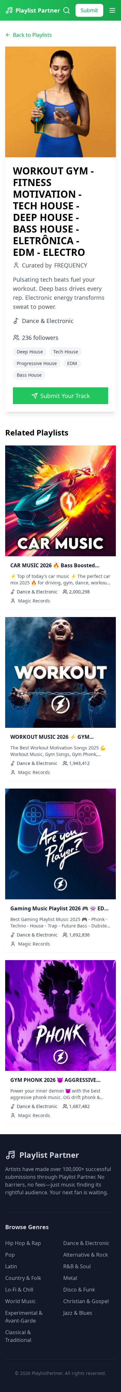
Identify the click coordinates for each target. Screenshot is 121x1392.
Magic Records (34, 601)
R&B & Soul (77, 1266)
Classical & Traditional (18, 1336)
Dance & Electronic (86, 1243)
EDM (72, 363)
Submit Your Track (65, 396)
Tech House (65, 352)
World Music (20, 1301)
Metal (70, 1278)
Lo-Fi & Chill (19, 1289)
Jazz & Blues (77, 1312)
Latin (11, 1266)
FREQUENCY (70, 265)
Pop (10, 1254)
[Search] (66, 10)
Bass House (29, 375)
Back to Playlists (32, 34)
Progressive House (37, 363)
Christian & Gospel (86, 1301)
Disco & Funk (79, 1289)
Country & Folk (23, 1278)
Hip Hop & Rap (23, 1243)
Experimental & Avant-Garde (24, 1316)
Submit (89, 10)
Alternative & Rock (85, 1254)
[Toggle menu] (112, 10)
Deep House (30, 352)
